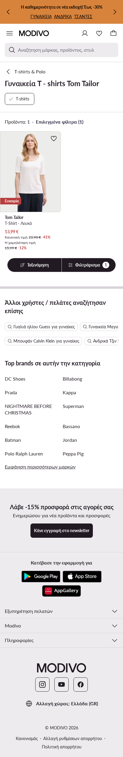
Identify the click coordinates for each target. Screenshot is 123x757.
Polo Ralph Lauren (24, 453)
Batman (13, 440)
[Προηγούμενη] (8, 12)
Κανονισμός (27, 738)
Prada (11, 392)
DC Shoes (15, 378)
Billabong (72, 378)
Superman (73, 406)
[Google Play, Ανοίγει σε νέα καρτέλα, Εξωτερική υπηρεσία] (40, 577)
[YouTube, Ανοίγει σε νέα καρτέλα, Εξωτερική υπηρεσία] (61, 684)
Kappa (69, 392)
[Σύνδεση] (85, 33)
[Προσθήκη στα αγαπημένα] (54, 138)
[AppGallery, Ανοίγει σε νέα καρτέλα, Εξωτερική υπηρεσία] (61, 591)
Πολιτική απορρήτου (62, 746)
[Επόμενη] (114, 12)
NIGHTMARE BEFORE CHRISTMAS (28, 409)
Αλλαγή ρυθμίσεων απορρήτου (72, 738)
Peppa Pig (73, 453)
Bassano (71, 426)
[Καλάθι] (113, 33)
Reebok (12, 426)
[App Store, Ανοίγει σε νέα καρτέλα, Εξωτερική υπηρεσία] (82, 577)
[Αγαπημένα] (99, 33)
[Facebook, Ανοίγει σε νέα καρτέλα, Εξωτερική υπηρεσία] (80, 684)
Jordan (70, 440)
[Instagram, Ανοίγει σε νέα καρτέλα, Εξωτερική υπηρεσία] (42, 684)
